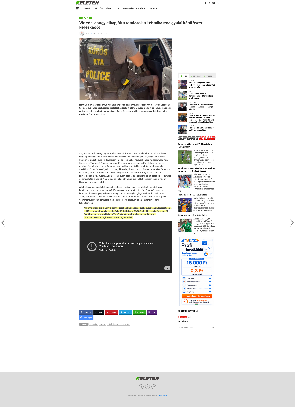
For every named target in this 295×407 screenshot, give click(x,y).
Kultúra (140, 8)
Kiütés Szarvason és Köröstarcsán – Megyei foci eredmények (201, 95)
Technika (152, 8)
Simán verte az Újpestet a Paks (192, 215)
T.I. (90, 33)
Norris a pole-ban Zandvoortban (192, 195)
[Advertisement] (125, 134)
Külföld (99, 8)
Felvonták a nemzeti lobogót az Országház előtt (201, 129)
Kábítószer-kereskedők (118, 324)
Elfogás (93, 324)
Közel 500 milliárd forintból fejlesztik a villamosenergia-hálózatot (201, 106)
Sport (117, 8)
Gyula (102, 324)
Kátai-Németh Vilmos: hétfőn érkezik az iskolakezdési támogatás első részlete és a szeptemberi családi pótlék (202, 118)
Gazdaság (128, 8)
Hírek (109, 8)
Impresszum (163, 395)
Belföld (88, 8)
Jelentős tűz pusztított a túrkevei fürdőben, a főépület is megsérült (202, 85)
